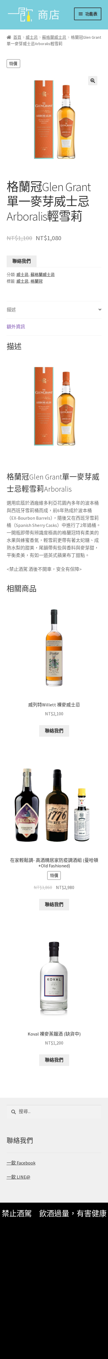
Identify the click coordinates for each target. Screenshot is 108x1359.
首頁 (17, 37)
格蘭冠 (37, 281)
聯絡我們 (21, 261)
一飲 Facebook (21, 1163)
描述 (11, 309)
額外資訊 (16, 326)
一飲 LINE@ (18, 1177)
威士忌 (32, 37)
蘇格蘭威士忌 (54, 37)
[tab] (54, 310)
